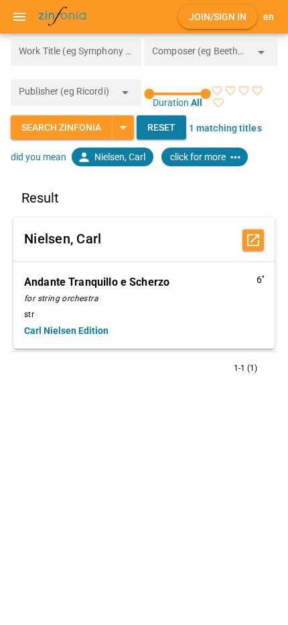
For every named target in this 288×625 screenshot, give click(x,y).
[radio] (217, 90)
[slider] (177, 93)
